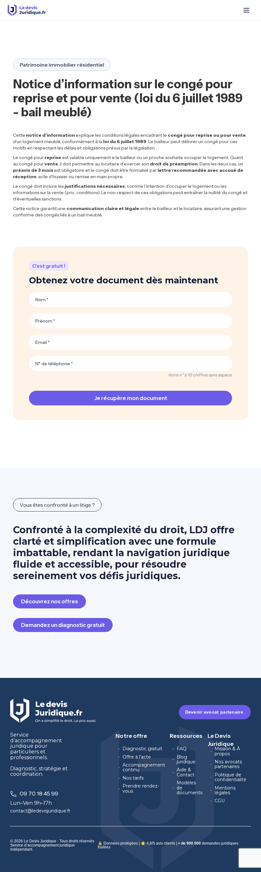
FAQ (182, 748)
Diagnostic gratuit (142, 748)
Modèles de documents (189, 788)
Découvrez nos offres (49, 601)
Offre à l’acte (137, 757)
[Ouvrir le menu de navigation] (246, 10)
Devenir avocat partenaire (214, 712)
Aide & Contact (185, 772)
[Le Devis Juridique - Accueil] (27, 10)
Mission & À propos (227, 751)
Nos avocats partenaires (228, 764)
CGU (220, 800)
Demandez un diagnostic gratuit (63, 625)
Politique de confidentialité (230, 777)
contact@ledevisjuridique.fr (40, 811)
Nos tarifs (133, 778)
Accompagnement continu (144, 768)
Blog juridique (186, 760)
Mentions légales (225, 791)
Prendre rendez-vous (141, 789)
